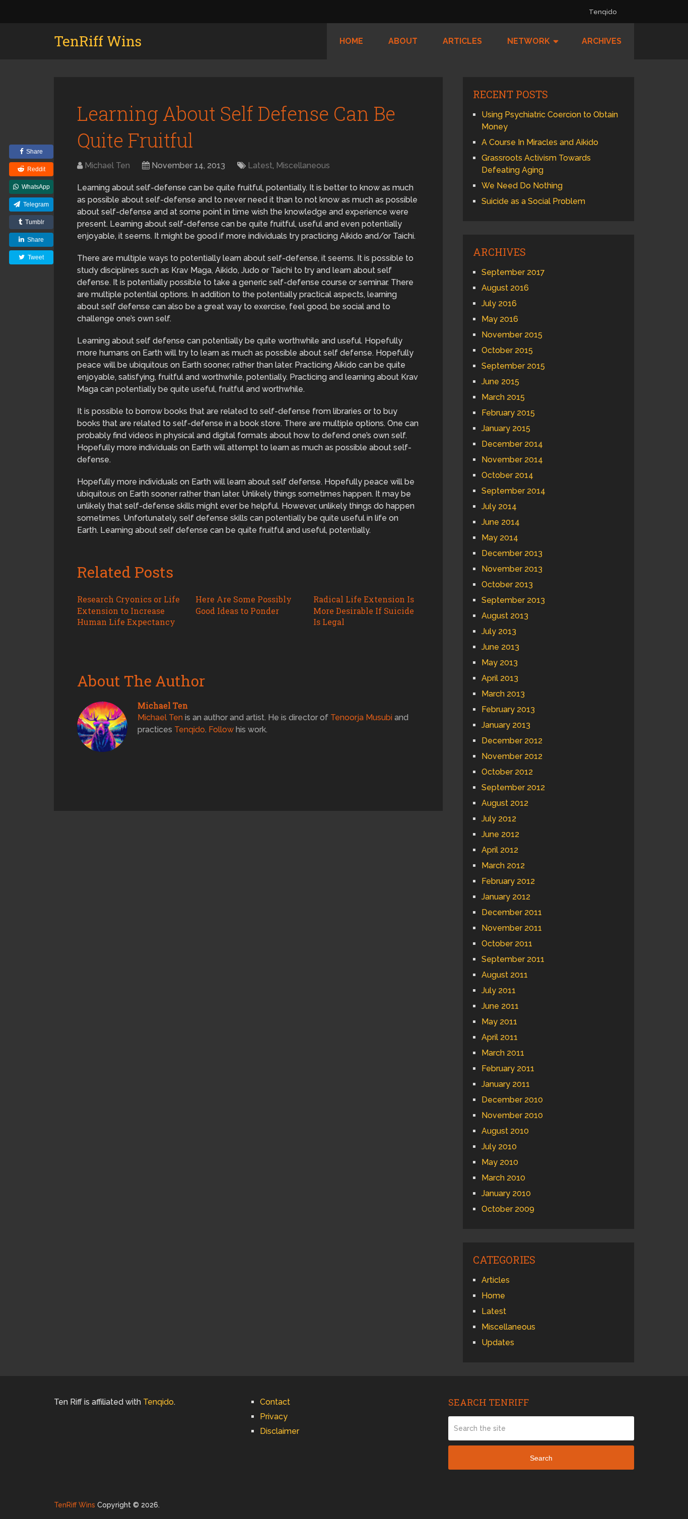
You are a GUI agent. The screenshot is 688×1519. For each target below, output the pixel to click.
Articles (462, 41)
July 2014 (499, 506)
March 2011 (502, 1053)
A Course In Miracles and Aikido (539, 142)
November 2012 (511, 756)
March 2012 (503, 865)
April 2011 (499, 1037)
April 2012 (499, 850)
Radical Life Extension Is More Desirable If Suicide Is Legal (363, 610)
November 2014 (512, 459)
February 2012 (508, 881)
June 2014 (500, 522)
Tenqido (602, 12)
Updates (497, 1342)
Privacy (274, 1416)
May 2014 (499, 537)
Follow (221, 729)
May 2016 (499, 319)
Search (541, 1458)
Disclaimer (279, 1431)
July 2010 (499, 1146)
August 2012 (504, 803)
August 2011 (504, 975)
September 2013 (513, 600)
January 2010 (506, 1193)
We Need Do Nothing (522, 185)
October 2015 (507, 350)
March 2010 (503, 1178)
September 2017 (513, 272)
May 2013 (499, 662)
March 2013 (503, 694)
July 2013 (498, 631)
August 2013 (504, 615)
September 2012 (513, 787)
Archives (602, 41)
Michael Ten (107, 165)
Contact (275, 1402)
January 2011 (505, 1084)
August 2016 (505, 288)
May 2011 (499, 1021)
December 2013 (511, 553)
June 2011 (500, 1006)
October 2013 (507, 584)
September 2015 (513, 366)
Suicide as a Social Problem (533, 201)
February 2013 (508, 709)
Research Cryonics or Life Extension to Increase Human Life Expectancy (128, 610)
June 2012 (500, 834)
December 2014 (512, 444)
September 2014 (513, 491)
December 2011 (511, 912)
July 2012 (498, 818)
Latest (260, 165)
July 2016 (499, 303)
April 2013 (499, 678)
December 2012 (511, 740)
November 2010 (512, 1115)
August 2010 (505, 1131)
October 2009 (507, 1209)
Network (528, 41)
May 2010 (499, 1162)
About (403, 41)
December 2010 (512, 1099)
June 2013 (500, 647)
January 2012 (505, 897)
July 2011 (498, 990)
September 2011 (512, 959)
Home (351, 41)
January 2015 (505, 428)
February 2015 (508, 413)
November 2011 (511, 928)
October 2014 (507, 475)
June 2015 (500, 381)
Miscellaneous (303, 165)
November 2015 (511, 334)
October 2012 (507, 772)
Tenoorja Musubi (361, 717)
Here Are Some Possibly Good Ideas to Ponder (243, 604)
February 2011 (507, 1068)
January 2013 (505, 725)
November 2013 (511, 569)
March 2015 (503, 397)
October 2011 (506, 943)
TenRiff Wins (98, 41)
